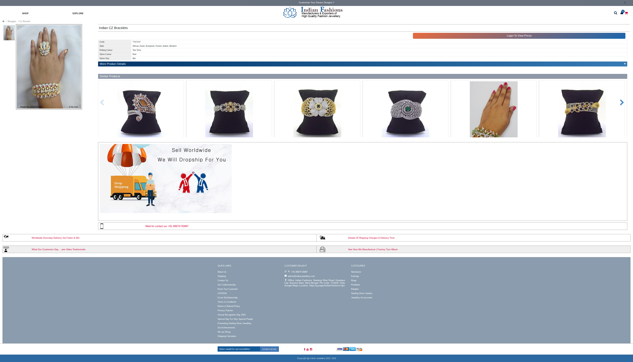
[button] (99, 101)
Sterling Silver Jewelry (361, 293)
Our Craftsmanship (227, 284)
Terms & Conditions (227, 302)
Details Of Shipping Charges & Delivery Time (371, 237)
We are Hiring (224, 332)
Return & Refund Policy (229, 306)
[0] (626, 12)
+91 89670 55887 (178, 226)
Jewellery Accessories (361, 297)
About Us (222, 272)
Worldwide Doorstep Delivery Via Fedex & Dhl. (56, 237)
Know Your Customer (228, 289)
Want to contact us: (156, 226)
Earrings (355, 276)
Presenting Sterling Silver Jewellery (234, 323)
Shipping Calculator (227, 336)
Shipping (222, 276)
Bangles (12, 21)
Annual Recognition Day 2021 (232, 315)
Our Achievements (226, 327)
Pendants (355, 284)
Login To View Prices (519, 35)
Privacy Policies (225, 310)
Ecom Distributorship (228, 297)
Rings (354, 280)
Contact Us (223, 280)
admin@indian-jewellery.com (301, 276)
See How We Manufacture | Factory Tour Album (373, 249)
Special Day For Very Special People (235, 319)
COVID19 (222, 293)
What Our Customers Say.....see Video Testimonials (58, 249)
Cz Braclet (24, 21)
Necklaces (356, 272)
